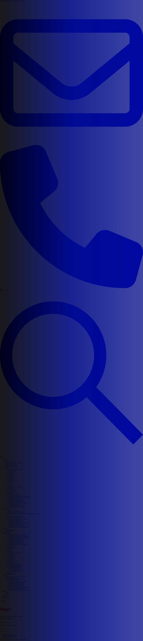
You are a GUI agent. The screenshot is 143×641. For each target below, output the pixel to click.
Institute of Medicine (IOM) (9, 636)
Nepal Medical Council (8, 634)
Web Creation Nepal (21, 639)
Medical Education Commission (10, 635)
